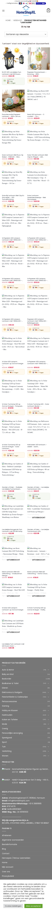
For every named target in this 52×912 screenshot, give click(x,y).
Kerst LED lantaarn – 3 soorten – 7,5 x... (35, 115)
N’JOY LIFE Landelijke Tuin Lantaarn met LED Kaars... (11, 73)
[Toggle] (48, 669)
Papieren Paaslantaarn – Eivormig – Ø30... (37, 73)
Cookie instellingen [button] (13, 906)
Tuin (4, 746)
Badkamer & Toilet (10, 683)
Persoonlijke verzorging (12, 733)
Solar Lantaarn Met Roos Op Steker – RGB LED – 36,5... (12, 156)
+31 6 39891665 (35, 803)
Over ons (6, 871)
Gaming (5, 706)
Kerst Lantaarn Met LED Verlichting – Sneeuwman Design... (12, 574)
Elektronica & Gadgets (12, 692)
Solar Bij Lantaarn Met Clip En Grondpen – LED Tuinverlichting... (13, 197)
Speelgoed (7, 737)
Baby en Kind (7, 674)
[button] (3, 10)
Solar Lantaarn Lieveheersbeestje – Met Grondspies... (36, 197)
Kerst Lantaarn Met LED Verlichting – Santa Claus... (37, 573)
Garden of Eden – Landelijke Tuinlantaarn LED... (38, 488)
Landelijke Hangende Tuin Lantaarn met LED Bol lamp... (12, 530)
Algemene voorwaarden (13, 840)
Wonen (5, 756)
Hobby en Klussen (10, 710)
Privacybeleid (8, 876)
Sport (4, 742)
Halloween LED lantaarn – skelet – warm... (37, 446)
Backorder (6, 679)
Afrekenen (6, 835)
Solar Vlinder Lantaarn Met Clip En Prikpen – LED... (37, 156)
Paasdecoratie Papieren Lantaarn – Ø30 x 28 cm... (11, 115)
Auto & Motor (8, 670)
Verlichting (6, 751)
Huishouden (7, 715)
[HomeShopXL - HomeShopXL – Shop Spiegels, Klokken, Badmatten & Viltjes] (26, 10)
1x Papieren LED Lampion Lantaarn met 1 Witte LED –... (12, 239)
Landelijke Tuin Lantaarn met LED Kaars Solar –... (13, 645)
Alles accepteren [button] (33, 906)
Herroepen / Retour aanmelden (16, 858)
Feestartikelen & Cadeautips (15, 697)
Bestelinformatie (9, 844)
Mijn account (7, 867)
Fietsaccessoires (9, 701)
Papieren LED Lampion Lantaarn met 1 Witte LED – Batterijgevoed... (37, 321)
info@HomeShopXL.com (19, 800)
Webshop (17, 20)
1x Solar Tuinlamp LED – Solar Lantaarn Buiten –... (38, 405)
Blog (4, 849)
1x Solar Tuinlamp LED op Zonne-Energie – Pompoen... (12, 405)
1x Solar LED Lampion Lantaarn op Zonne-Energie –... (12, 363)
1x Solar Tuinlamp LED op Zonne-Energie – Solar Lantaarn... (11, 447)
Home (8, 20)
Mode (4, 724)
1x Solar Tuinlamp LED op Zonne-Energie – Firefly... (36, 609)
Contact (5, 853)
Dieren (5, 688)
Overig (5, 728)
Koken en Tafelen (10, 719)
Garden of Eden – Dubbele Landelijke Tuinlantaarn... (12, 488)
